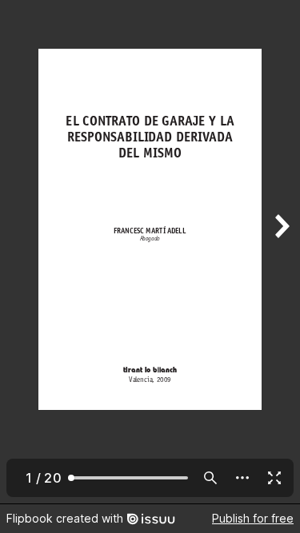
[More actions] (242, 478)
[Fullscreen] (274, 478)
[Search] (210, 478)
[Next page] (281, 251)
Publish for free (253, 518)
